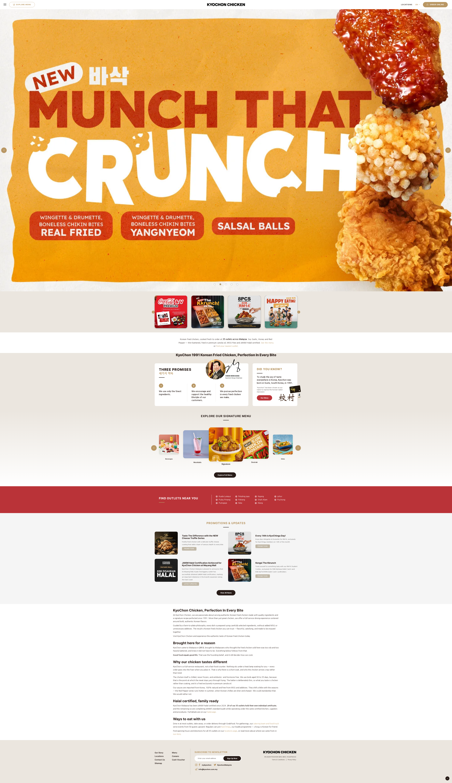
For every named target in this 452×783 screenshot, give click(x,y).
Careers (175, 756)
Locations (406, 5)
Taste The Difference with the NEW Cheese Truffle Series (200, 537)
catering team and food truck (266, 724)
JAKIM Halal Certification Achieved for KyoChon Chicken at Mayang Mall (201, 564)
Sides (283, 459)
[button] (434, 4)
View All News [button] (226, 593)
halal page (211, 712)
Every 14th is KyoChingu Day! (270, 535)
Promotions (189, 548)
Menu (174, 752)
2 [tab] (220, 284)
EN (417, 5)
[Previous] (154, 317)
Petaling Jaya (243, 496)
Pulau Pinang (224, 500)
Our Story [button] (264, 398)
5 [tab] (237, 284)
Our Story (159, 752)
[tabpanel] (226, 150)
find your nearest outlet (227, 346)
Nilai (240, 503)
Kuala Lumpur (225, 496)
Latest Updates (190, 584)
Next (448, 150)
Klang (260, 503)
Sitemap (158, 763)
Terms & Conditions (278, 759)
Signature (226, 464)
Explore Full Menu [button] (225, 475)
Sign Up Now (232, 758)
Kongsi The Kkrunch (265, 563)
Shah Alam (262, 500)
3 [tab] (226, 284)
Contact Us (160, 760)
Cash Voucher (178, 760)
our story (177, 734)
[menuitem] (22, 4)
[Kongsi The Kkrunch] (226, 150)
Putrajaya (223, 503)
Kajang (261, 496)
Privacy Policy (292, 759)
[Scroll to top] (447, 778)
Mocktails (197, 462)
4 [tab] (231, 284)
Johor (279, 496)
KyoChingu (226, 727)
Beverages (169, 459)
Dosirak (254, 462)
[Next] (298, 317)
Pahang (241, 500)
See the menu (267, 343)
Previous (4, 150)
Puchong (281, 500)
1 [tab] (214, 284)
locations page (230, 731)
